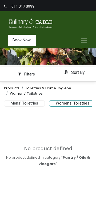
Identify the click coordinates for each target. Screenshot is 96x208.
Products (11, 88)
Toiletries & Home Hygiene (48, 88)
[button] (74, 72)
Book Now (22, 40)
